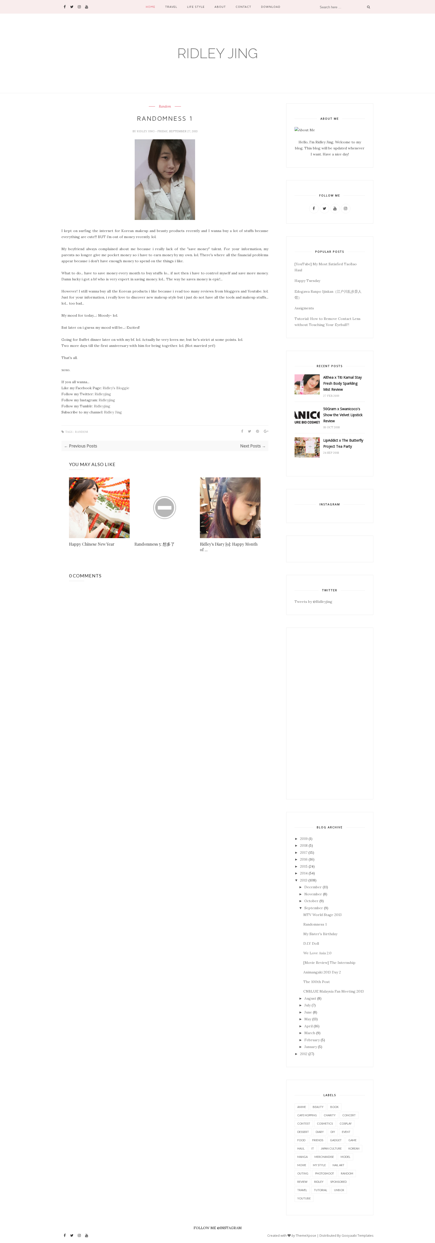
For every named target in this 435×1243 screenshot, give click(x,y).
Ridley (318, 1181)
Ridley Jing (217, 53)
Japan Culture (331, 1148)
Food (301, 1140)
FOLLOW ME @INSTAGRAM (218, 1228)
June (308, 1012)
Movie (301, 1165)
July (307, 1005)
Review (302, 1181)
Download (270, 7)
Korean (353, 1148)
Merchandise (324, 1156)
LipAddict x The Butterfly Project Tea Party (343, 443)
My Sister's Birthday (320, 934)
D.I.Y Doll (311, 943)
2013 (303, 880)
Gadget (336, 1140)
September (313, 908)
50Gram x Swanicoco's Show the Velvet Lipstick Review (342, 414)
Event (346, 1131)
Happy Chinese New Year (92, 544)
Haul (301, 1148)
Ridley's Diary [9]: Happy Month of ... (229, 546)
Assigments (304, 308)
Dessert (303, 1131)
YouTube (304, 1198)
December (313, 887)
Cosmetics (325, 1123)
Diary (320, 1131)
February (312, 1040)
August (310, 998)
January (310, 1046)
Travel (171, 7)
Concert (349, 1115)
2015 (304, 866)
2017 (303, 852)
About (220, 7)
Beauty (318, 1106)
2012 (303, 1054)
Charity (330, 1115)
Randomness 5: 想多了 (154, 544)
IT (312, 1148)
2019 (304, 838)
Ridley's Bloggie (116, 388)
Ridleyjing (103, 394)
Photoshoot (324, 1173)
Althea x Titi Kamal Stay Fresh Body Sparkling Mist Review (342, 383)
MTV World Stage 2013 (322, 914)
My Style (319, 1165)
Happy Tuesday (307, 280)
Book (334, 1106)
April (308, 1026)
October (311, 901)
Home (150, 7)
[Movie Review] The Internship (329, 962)
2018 (304, 845)
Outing (302, 1173)
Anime (301, 1106)
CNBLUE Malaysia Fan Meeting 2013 (333, 991)
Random (165, 107)
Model (345, 1156)
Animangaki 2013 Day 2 (322, 972)
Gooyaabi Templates (358, 1235)
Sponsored (338, 1181)
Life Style (196, 7)
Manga (302, 1156)
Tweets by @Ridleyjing (313, 601)
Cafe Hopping (307, 1115)
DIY (333, 1131)
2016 (304, 859)
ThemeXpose (306, 1235)
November (313, 894)
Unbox (339, 1190)
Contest (303, 1123)
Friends (317, 1140)
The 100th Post (316, 981)
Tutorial (320, 1190)
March (309, 1033)
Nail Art (338, 1165)
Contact (243, 7)
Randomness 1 (315, 924)
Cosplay (346, 1123)
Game (352, 1140)
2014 (304, 873)
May (307, 1019)
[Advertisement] (330, 713)
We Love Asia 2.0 (317, 953)
